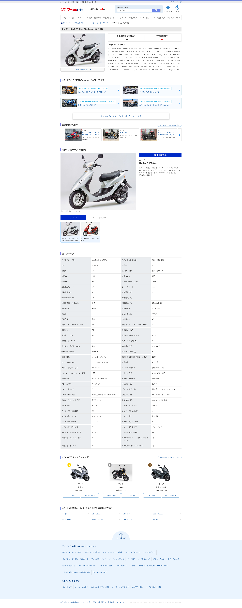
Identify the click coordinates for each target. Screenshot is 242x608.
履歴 (177, 11)
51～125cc (96, 514)
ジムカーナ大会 (159, 559)
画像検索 (97, 18)
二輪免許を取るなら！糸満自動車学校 (76, 572)
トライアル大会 (173, 559)
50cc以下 (65, 514)
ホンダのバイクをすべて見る (169, 125)
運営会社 (111, 602)
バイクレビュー (145, 18)
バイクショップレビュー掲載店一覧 (75, 559)
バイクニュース (144, 559)
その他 (155, 519)
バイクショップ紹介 (116, 559)
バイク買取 (133, 18)
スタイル (81, 18)
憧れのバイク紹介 (68, 566)
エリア (89, 18)
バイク (64, 18)
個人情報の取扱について (76, 602)
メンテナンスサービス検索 (112, 552)
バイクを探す (71, 495)
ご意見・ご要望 (91, 602)
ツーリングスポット (133, 552)
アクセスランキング (98, 559)
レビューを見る (89, 495)
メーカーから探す (81, 587)
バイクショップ (108, 18)
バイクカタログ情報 (105, 566)
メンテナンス (122, 18)
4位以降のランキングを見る (169, 457)
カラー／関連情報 (99, 218)
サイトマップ (177, 2)
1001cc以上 (127, 519)
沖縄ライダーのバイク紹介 (72, 552)
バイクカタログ (159, 18)
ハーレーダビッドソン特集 (125, 566)
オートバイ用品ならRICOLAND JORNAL (154, 566)
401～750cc (66, 519)
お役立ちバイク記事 (92, 552)
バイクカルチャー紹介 (86, 566)
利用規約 (63, 602)
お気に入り (168, 11)
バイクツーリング (173, 18)
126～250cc (127, 514)
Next (180, 134)
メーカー (72, 18)
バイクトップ (67, 587)
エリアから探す (137, 587)
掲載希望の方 (102, 602)
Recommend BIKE (100, 572)
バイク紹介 (131, 559)
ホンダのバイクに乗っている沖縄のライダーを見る (121, 116)
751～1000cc (97, 519)
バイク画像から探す (154, 587)
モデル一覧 (73, 218)
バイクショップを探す (120, 587)
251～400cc (158, 514)
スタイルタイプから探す (100, 587)
